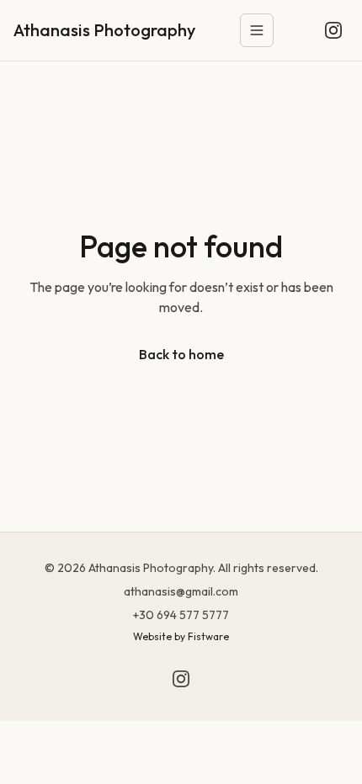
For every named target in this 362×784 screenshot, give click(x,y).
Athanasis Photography (104, 29)
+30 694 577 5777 (181, 614)
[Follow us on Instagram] (333, 30)
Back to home (181, 354)
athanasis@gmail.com (181, 591)
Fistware (208, 636)
